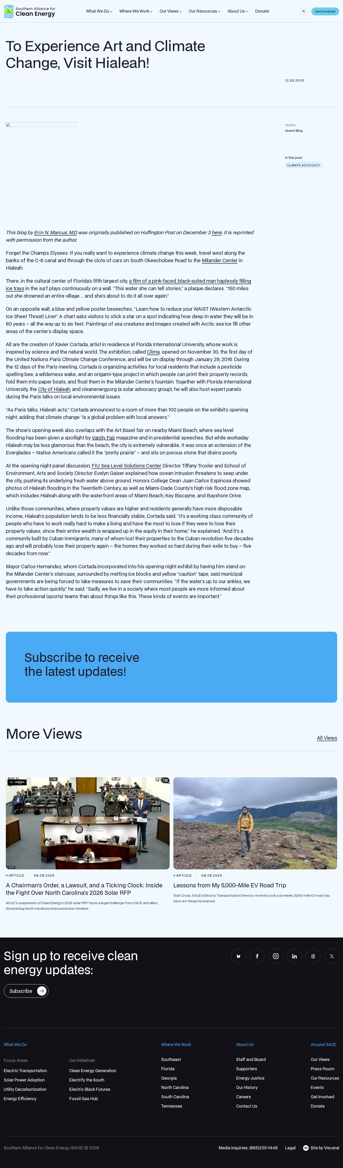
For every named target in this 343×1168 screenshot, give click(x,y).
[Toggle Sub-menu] (111, 11)
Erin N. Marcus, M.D (55, 232)
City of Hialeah (54, 389)
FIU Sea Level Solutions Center (126, 465)
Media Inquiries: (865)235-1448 (248, 1148)
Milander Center (220, 260)
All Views (327, 738)
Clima (153, 352)
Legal (290, 1148)
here (217, 232)
